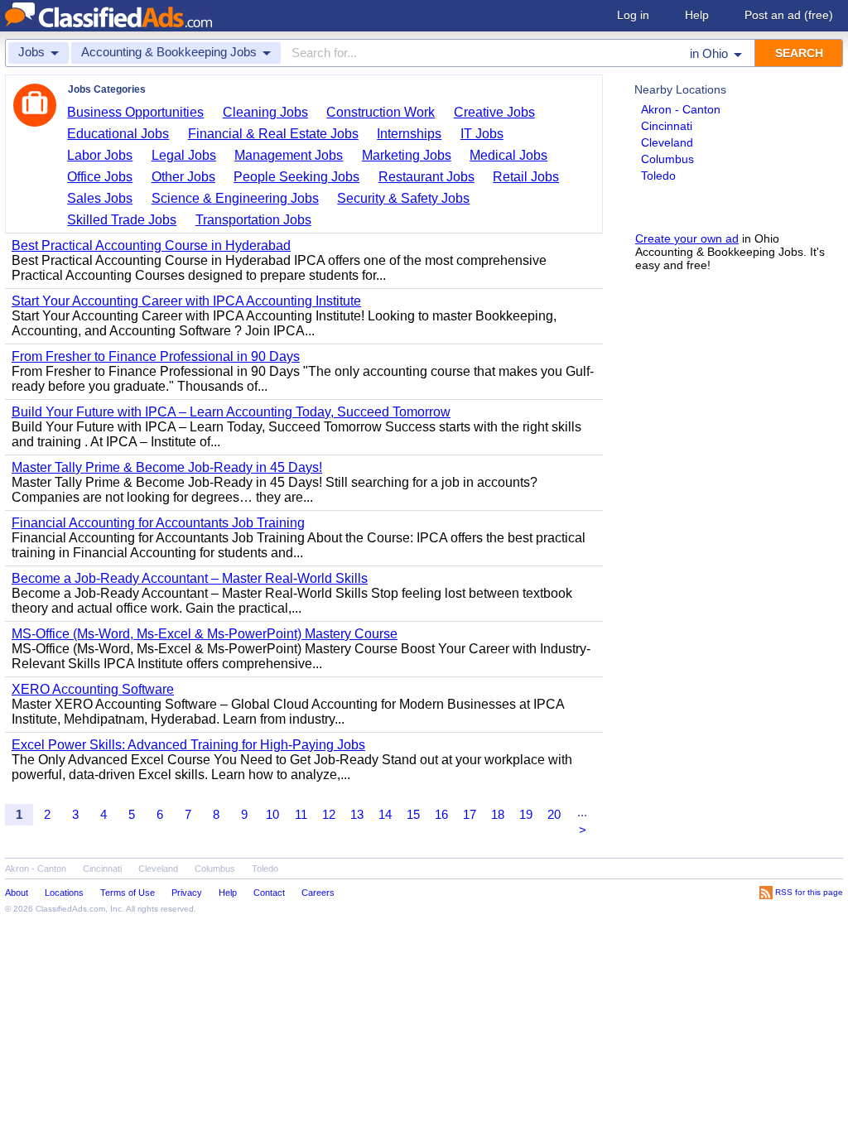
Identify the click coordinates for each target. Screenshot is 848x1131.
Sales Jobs (99, 198)
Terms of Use (127, 893)
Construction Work (380, 112)
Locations (64, 893)
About (16, 893)
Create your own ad (687, 238)
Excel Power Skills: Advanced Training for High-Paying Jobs (188, 745)
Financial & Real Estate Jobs (273, 134)
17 (469, 814)
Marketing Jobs (406, 155)
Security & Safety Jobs (403, 198)
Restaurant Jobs (426, 177)
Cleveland (667, 142)
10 (272, 814)
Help (697, 15)
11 (301, 814)
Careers (318, 893)
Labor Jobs (99, 155)
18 (497, 814)
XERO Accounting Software (93, 689)
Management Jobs (288, 155)
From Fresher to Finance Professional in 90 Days (156, 356)
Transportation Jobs (253, 220)
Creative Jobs (494, 112)
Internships (409, 134)
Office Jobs (99, 177)
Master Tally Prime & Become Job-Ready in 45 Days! (167, 467)
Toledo (658, 175)
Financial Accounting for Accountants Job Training (158, 523)
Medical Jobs (508, 155)
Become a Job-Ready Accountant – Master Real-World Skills (190, 578)
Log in (633, 15)
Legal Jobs (184, 155)
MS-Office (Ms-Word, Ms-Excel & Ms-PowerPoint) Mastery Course (205, 634)
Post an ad (788, 15)
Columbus (667, 159)
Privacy (186, 893)
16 (441, 814)
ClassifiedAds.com (70, 908)
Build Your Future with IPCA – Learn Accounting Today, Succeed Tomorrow (231, 412)
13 (357, 814)
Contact (269, 893)
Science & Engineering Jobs (235, 198)
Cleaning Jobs (265, 112)
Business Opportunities (135, 112)
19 (525, 814)
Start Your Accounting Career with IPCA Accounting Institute (186, 301)
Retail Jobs (526, 177)
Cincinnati (666, 125)
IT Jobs (482, 134)
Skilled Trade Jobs (121, 220)
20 (554, 814)
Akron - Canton (680, 109)
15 (413, 814)
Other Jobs (183, 177)
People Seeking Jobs (296, 177)
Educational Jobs (118, 134)
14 (385, 814)
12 (328, 814)
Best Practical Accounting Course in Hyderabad (151, 245)
